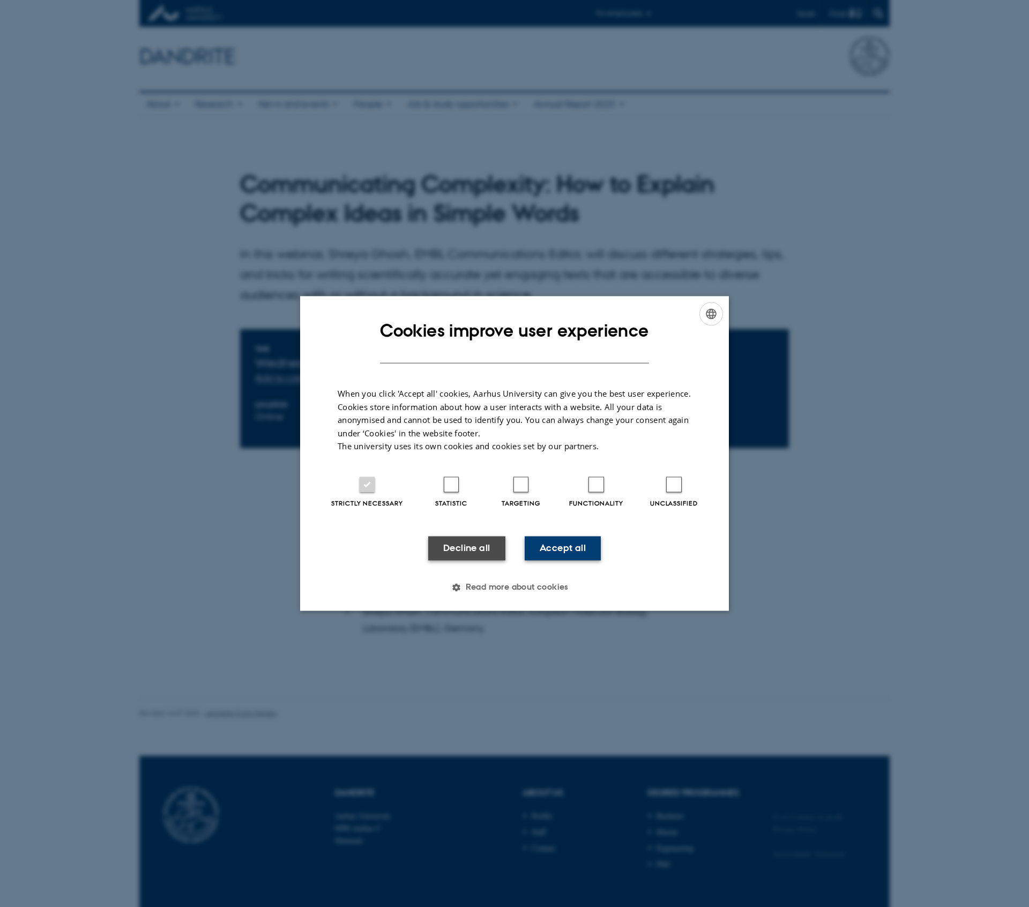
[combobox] (711, 313)
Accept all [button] (563, 548)
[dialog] (514, 453)
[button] (514, 587)
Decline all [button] (466, 548)
